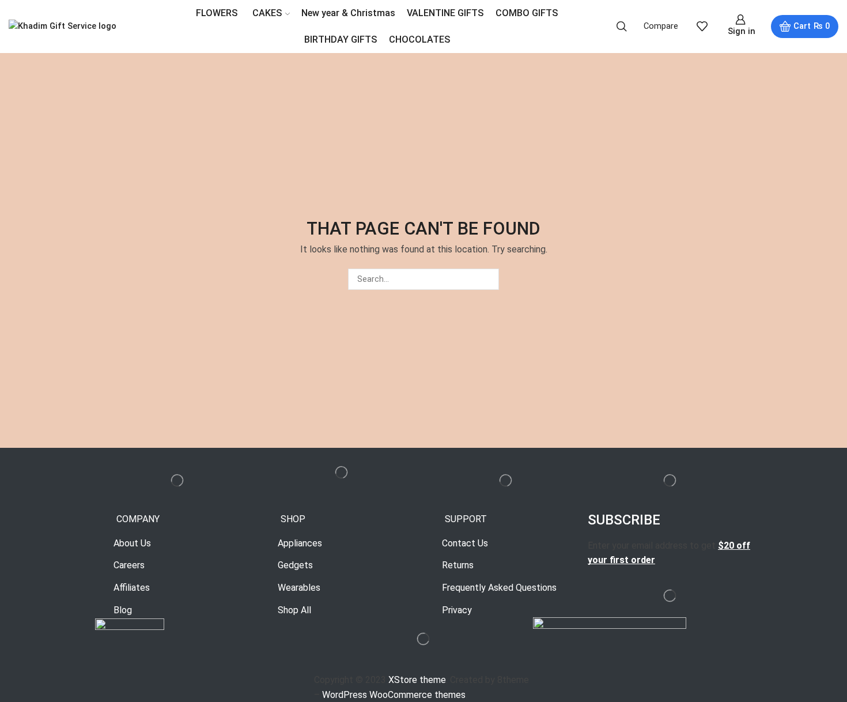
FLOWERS (217, 12)
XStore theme (417, 679)
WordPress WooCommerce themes (394, 694)
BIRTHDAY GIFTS (340, 39)
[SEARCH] (488, 279)
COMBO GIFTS (527, 12)
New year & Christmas (348, 12)
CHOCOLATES (420, 39)
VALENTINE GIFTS (445, 12)
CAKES (267, 12)
